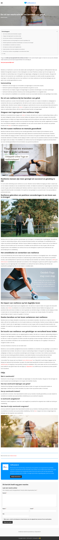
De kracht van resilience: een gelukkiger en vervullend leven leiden (16, 51)
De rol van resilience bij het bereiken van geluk (12, 33)
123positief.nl (29, 366)
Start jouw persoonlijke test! (7, 62)
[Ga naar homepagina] (30, 3)
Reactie (5, 493)
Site (3, 514)
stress (20, 107)
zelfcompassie (4, 261)
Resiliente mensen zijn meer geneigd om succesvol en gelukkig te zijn (16, 40)
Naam (4, 508)
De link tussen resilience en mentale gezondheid (12, 38)
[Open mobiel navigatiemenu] (2, 3)
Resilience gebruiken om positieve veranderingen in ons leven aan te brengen (18, 42)
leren (9, 125)
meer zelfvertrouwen (28, 360)
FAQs (4, 53)
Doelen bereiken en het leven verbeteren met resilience (14, 49)
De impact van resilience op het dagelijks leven (12, 47)
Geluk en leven (4, 17)
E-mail (32, 508)
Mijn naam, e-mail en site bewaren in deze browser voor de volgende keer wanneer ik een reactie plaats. (28, 519)
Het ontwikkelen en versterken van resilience (11, 44)
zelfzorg (54, 259)
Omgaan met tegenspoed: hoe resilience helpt (12, 36)
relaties (10, 308)
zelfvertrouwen (4, 364)
